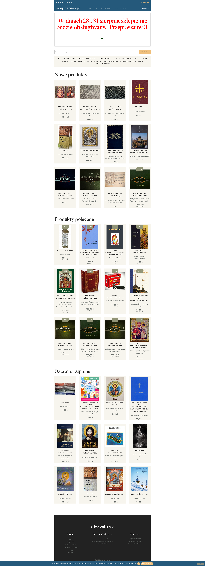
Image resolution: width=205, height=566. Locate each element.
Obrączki (81, 61)
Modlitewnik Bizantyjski (90, 457)
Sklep (90, 8)
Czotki (67, 58)
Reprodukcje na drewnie (65, 108)
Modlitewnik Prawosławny (140, 415)
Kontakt (123, 8)
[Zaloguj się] (141, 2)
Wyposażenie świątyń (128, 61)
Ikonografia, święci (64, 295)
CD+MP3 (59, 58)
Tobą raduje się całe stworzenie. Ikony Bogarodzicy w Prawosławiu (65, 305)
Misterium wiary (139, 498)
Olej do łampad (62, 250)
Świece (89, 61)
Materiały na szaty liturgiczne (106, 61)
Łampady (144, 58)
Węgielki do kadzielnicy (115, 297)
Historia (109, 150)
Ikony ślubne (67, 106)
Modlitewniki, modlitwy (139, 408)
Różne (140, 61)
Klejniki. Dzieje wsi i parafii (65, 199)
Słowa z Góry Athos (90, 496)
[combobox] (95, 52)
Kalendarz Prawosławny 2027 (140, 156)
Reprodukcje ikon (92, 150)
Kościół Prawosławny (90, 258)
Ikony (74, 58)
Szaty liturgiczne (103, 63)
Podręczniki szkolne (90, 408)
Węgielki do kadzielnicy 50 (115, 300)
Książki (136, 58)
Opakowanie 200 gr (115, 452)
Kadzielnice (90, 58)
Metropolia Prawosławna (139, 152)
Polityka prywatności (71, 547)
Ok (138, 563)
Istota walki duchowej (65, 154)
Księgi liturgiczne (90, 297)
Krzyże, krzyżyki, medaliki (122, 58)
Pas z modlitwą (65, 406)
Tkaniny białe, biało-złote (90, 109)
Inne (136, 106)
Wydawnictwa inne (140, 108)
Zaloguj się (145, 2)
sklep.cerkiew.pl (68, 8)
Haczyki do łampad (69, 61)
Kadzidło (81, 58)
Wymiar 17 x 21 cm (65, 109)
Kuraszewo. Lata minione (65, 349)
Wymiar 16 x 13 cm (139, 347)
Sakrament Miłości (115, 258)
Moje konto (70, 553)
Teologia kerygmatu (65, 498)
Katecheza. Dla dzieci (90, 402)
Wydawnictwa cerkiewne (89, 252)
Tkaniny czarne (115, 109)
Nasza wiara (115, 498)
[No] (200, 564)
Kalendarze (136, 150)
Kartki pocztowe (103, 58)
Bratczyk (109, 402)
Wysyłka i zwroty (111, 8)
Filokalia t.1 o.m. (140, 111)
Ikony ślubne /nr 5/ (65, 113)
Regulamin (100, 8)
